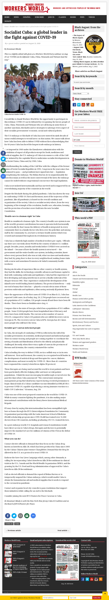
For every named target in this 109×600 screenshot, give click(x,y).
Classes (62, 17)
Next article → (63, 530)
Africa (75, 272)
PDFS (82, 17)
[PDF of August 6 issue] (8, 562)
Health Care (77, 295)
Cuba (17, 524)
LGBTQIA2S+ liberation (81, 309)
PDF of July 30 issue (20, 572)
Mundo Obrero (78, 312)
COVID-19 (9, 524)
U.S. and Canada (79, 335)
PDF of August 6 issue (18, 559)
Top (74, 332)
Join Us (51, 17)
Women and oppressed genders (84, 342)
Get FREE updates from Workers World (25, 598)
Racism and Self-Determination (84, 319)
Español (27, 17)
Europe (75, 289)
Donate (8, 21)
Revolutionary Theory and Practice (86, 322)
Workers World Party (80, 349)
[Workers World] (54, 8)
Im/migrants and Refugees (82, 302)
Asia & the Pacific (79, 275)
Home (6, 17)
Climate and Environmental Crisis (85, 279)
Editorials (76, 285)
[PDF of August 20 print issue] (8, 549)
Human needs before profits (83, 299)
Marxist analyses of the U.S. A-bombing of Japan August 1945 (20, 567)
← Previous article (13, 530)
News (16, 17)
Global (75, 292)
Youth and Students (80, 352)
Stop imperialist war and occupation (86, 329)
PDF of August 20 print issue (19, 546)
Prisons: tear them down (82, 315)
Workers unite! (78, 345)
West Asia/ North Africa (81, 339)
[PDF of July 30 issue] (8, 576)
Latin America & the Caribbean (84, 305)
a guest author (13, 43)
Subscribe (39, 17)
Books (73, 17)
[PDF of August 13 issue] (8, 555)
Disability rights (79, 282)
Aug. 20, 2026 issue (89, 262)
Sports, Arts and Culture (82, 325)
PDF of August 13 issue (19, 552)
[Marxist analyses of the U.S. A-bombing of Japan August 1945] (8, 569)
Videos (92, 17)
